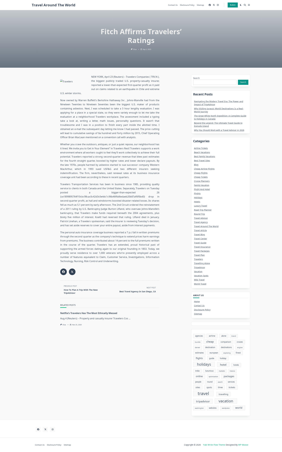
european (214, 352)
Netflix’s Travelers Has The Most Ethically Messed (88, 313)
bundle (197, 342)
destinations (226, 347)
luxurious (209, 370)
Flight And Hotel (202, 189)
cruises (240, 342)
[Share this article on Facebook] (63, 271)
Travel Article (200, 230)
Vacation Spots (201, 275)
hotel (223, 364)
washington (199, 408)
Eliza (135, 49)
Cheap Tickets (201, 177)
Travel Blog (199, 234)
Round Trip (199, 214)
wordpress (226, 408)
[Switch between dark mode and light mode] (241, 5)
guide (211, 358)
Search (196, 78)
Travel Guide (200, 242)
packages (229, 376)
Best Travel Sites (202, 160)
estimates (199, 352)
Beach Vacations (202, 152)
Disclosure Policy (187, 5)
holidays (204, 364)
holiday (223, 358)
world (238, 407)
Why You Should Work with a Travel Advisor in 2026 (219, 130)
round (210, 382)
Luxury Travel (200, 205)
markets (222, 371)
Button (232, 5)
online (199, 376)
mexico (232, 371)
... (129, 318)
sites (197, 387)
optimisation (213, 377)
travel (203, 393)
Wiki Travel (199, 279)
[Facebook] (210, 5)
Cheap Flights (201, 172)
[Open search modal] (245, 5)
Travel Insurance (202, 246)
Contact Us (173, 5)
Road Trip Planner (203, 209)
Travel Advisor (201, 218)
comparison (226, 342)
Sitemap (200, 5)
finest (238, 352)
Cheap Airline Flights (204, 168)
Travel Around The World (53, 4)
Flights (197, 193)
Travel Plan (199, 255)
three (220, 387)
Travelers (198, 259)
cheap (210, 341)
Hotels (197, 201)
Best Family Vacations (204, 156)
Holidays (198, 197)
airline (212, 335)
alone (223, 336)
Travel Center (200, 238)
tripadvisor (203, 401)
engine (239, 347)
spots (209, 387)
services (231, 382)
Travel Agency (201, 222)
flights (199, 358)
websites (212, 408)
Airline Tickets (201, 148)
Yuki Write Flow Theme (214, 444)
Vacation (198, 271)
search (220, 382)
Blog (196, 164)
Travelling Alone (202, 263)
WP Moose (243, 444)
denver (197, 347)
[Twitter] (214, 5)
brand (233, 336)
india (197, 370)
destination (210, 347)
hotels (236, 365)
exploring (227, 353)
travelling (223, 394)
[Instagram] (218, 5)
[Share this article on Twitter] (72, 271)
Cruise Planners (202, 181)
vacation (226, 400)
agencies (199, 336)
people (198, 382)
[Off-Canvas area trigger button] (249, 5)
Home (197, 301)
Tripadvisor (199, 267)
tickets (232, 387)
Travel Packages (202, 251)
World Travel (200, 283)
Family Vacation (201, 185)
